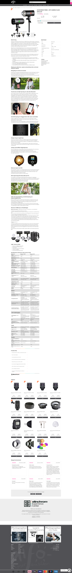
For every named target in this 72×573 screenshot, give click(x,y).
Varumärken (25, 5)
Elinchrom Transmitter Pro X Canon (16, 392)
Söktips (12, 554)
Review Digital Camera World (45, 62)
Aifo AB (57, 544)
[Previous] (11, 535)
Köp (54, 22)
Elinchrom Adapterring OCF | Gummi (29, 411)
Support (12, 562)
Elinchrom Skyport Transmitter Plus (16, 411)
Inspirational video (43, 61)
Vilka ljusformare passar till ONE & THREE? (17, 361)
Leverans (19, 550)
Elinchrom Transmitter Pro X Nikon (29, 392)
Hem (11, 546)
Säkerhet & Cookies (14, 559)
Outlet (48, 5)
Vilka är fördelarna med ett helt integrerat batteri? (18, 366)
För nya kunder (13, 552)
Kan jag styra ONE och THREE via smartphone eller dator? (19, 352)
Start (11, 7)
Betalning (12, 558)
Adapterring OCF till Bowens (54, 411)
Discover (44, 5)
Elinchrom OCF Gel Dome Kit (41, 450)
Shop (13, 7)
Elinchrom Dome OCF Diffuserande (55, 430)
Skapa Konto (13, 566)
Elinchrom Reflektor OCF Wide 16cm (16, 450)
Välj (16, 437)
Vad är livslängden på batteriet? (16, 368)
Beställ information (13, 560)
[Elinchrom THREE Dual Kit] (23, 20)
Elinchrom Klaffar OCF (27, 450)
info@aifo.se (34, 516)
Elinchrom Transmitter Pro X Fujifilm (55, 392)
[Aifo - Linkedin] (24, 571)
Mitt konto (19, 549)
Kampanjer (18, 7)
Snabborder (12, 548)
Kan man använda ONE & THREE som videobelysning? (18, 359)
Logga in (12, 567)
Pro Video (35, 5)
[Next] (34, 35)
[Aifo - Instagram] (13, 571)
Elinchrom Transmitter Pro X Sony (42, 392)
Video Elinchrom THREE (44, 60)
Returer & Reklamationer (14, 563)
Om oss (12, 549)
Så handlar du (13, 553)
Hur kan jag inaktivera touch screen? (16, 357)
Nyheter (12, 547)
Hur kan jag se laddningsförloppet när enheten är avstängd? (18, 371)
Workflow (40, 5)
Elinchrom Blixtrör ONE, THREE (41, 430)
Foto (32, 5)
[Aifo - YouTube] (19, 571)
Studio (29, 5)
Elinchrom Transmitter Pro (15, 430)
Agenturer (12, 561)
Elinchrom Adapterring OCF (41, 411)
